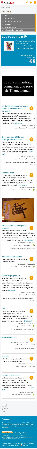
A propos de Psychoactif (20, 443)
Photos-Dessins (21, 345)
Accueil (4, 15)
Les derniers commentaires (11, 21)
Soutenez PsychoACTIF (20, 433)
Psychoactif (4, 408)
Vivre (4, 309)
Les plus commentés (9, 27)
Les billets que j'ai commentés (12, 30)
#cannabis (14, 329)
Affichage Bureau (7, 443)
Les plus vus (6, 24)
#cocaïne (23, 162)
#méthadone (22, 298)
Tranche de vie (17, 190)
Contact (17, 445)
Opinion (20, 245)
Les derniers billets (8, 18)
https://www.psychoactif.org (10, 437)
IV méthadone (8, 173)
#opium (27, 248)
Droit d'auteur (5, 436)
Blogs (2, 7)
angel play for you (9, 337)
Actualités (23, 366)
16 (31, 228)
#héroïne (29, 162)
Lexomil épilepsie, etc (11, 275)
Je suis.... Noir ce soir (11, 375)
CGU (12, 445)
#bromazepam (13, 298)
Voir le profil (31, 58)
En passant (22, 128)
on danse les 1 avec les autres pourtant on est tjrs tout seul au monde (15, 108)
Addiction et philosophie (12, 257)
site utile (5, 356)
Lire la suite (19, 123)
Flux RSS (25, 445)
